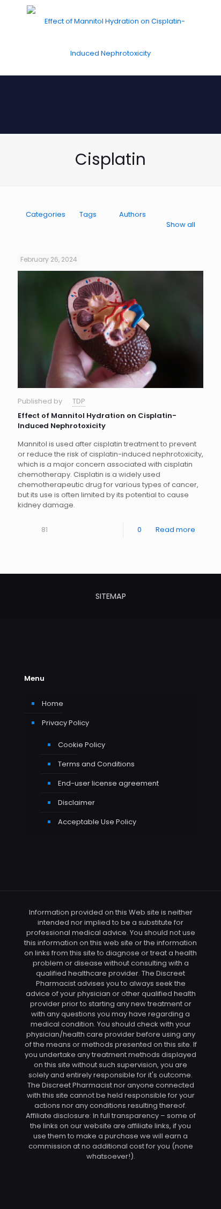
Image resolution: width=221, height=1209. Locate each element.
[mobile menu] (206, 21)
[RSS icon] (111, 1171)
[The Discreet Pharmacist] (110, 37)
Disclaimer (76, 802)
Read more (175, 529)
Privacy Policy (65, 723)
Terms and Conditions (96, 764)
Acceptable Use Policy (97, 822)
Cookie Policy (81, 745)
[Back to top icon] (199, 1187)
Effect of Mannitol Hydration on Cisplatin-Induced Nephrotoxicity (97, 420)
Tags (88, 214)
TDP (78, 401)
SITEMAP (110, 596)
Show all (180, 224)
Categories (45, 214)
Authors (132, 214)
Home (52, 703)
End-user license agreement (108, 783)
